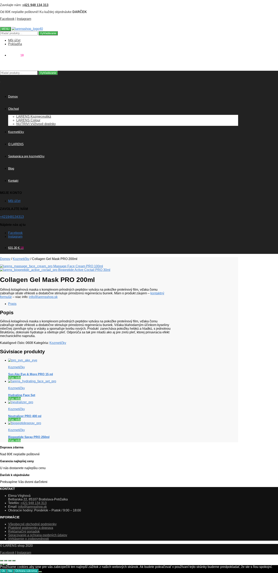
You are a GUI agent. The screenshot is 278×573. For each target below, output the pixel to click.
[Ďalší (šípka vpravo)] (5, 564)
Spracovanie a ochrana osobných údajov (37, 535)
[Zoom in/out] (1, 560)
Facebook (7, 19)
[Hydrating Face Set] (32, 381)
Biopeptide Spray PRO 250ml (28, 437)
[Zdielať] (9, 560)
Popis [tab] (12, 304)
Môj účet (14, 40)
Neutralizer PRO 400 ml (24, 416)
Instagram (24, 19)
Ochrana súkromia (26, 570)
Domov (5, 259)
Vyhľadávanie (48, 33)
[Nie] (40, 571)
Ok (3, 570)
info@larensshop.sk (43, 297)
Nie (10, 570)
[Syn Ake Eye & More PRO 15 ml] (22, 360)
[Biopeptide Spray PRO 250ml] (24, 423)
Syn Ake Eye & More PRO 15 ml (30, 374)
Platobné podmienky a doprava (30, 528)
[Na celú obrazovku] (5, 560)
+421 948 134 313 (33, 503)
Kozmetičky (21, 259)
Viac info (14, 377)
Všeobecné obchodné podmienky (32, 524)
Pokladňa (15, 44)
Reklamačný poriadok (24, 531)
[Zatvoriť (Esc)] (13, 560)
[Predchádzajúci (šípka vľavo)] (1, 564)
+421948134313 (12, 217)
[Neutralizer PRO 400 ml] (20, 402)
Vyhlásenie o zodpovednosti (28, 538)
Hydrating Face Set (21, 395)
